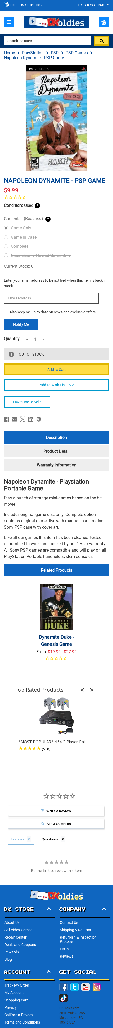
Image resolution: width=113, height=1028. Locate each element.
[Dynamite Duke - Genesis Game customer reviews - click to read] (56, 661)
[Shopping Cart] (104, 22)
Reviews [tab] (17, 839)
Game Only (21, 228)
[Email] (14, 419)
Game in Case (24, 237)
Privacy (10, 1007)
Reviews (66, 956)
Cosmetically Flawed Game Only (41, 255)
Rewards (11, 952)
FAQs (64, 949)
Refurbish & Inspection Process (78, 939)
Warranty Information (56, 464)
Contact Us (69, 922)
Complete (19, 246)
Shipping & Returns (75, 930)
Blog (8, 959)
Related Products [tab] (56, 570)
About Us (11, 922)
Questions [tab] (50, 839)
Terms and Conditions (22, 1022)
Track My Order (16, 985)
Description (56, 437)
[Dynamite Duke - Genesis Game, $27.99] (56, 607)
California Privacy (18, 1015)
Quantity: (12, 339)
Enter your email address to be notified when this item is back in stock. (55, 283)
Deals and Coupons (20, 945)
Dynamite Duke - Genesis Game (56, 640)
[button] (84, 690)
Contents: (23, 218)
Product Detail (56, 451)
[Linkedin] (30, 419)
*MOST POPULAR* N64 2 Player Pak (52, 741)
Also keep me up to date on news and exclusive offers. (53, 312)
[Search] (101, 41)
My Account (14, 993)
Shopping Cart (16, 1000)
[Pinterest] (39, 419)
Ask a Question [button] (59, 823)
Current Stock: (18, 266)
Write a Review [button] (58, 811)
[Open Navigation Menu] (9, 22)
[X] (22, 419)
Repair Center (15, 937)
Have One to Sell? (27, 402)
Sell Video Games (18, 930)
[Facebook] (6, 419)
